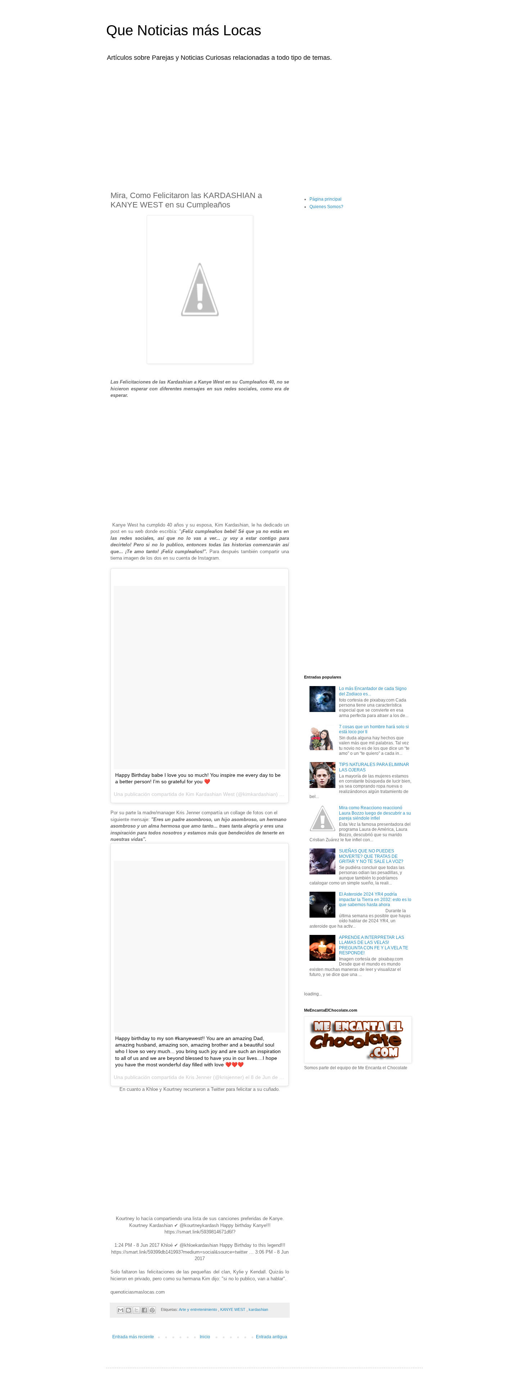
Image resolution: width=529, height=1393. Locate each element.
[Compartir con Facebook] (144, 1310)
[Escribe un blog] (128, 1310)
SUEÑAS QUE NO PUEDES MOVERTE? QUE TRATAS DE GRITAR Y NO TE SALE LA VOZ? (371, 856)
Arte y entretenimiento (198, 1309)
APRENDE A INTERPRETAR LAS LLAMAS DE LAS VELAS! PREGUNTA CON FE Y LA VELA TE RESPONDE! (373, 945)
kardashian (258, 1309)
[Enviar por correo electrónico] (120, 1310)
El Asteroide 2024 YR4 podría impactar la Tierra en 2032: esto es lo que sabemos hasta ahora (375, 899)
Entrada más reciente (133, 1336)
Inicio (205, 1336)
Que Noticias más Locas (183, 30)
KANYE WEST (233, 1309)
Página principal (325, 199)
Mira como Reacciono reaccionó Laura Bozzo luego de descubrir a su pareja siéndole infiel (375, 813)
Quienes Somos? (326, 206)
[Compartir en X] (136, 1310)
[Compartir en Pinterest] (152, 1310)
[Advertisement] (264, 121)
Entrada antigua (271, 1336)
